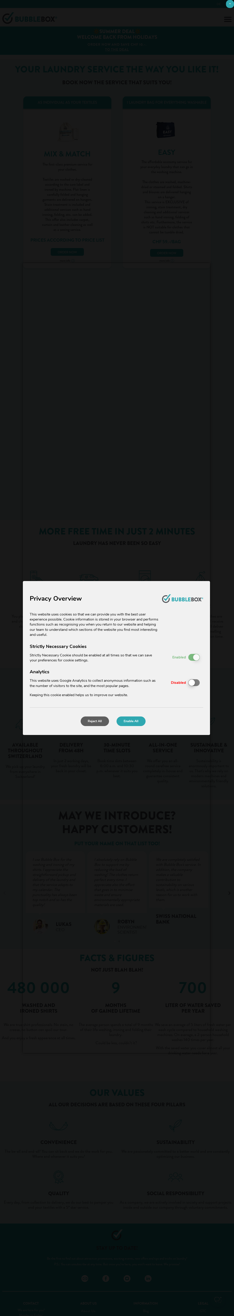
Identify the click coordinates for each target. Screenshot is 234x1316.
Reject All (95, 721)
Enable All (131, 721)
